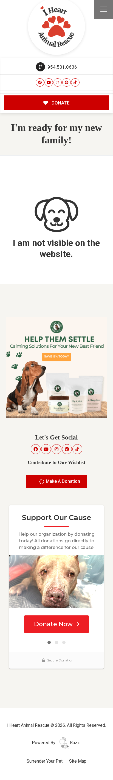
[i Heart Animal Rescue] (56, 26)
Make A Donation (62, 481)
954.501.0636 (61, 67)
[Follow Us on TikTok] (75, 82)
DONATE (60, 103)
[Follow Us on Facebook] (40, 82)
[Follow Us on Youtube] (48, 82)
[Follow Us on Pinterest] (66, 82)
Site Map (77, 761)
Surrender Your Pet (45, 761)
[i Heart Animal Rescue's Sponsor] (56, 367)
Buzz (74, 742)
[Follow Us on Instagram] (57, 82)
